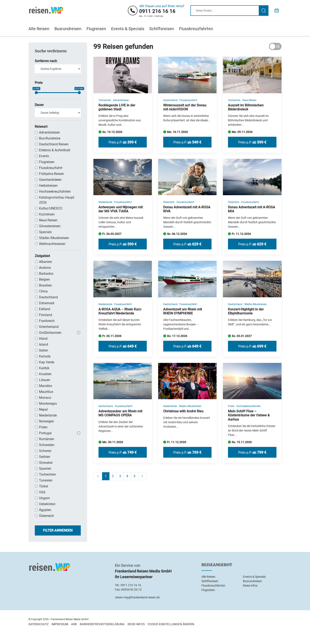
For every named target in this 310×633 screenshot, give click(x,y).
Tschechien (47, 474)
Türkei (43, 486)
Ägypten (45, 510)
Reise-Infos (250, 585)
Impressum (59, 624)
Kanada (45, 356)
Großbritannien (50, 333)
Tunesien (46, 480)
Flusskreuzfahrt (50, 168)
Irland (43, 339)
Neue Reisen (48, 220)
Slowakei (46, 463)
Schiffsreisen (161, 28)
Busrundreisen (67, 28)
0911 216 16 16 (157, 11)
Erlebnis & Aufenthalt (54, 150)
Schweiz (45, 451)
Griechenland (49, 327)
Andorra (45, 268)
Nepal (43, 409)
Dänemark (46, 303)
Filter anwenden (58, 530)
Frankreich (47, 321)
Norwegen (46, 421)
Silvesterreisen (50, 226)
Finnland (45, 315)
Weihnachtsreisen (52, 244)
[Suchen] (263, 10)
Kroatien (45, 374)
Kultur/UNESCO (50, 208)
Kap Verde (46, 362)
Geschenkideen (50, 180)
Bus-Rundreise (49, 138)
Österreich (46, 516)
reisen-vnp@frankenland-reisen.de (137, 597)
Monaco (45, 398)
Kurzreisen (47, 214)
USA (42, 492)
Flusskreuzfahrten (196, 28)
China (43, 291)
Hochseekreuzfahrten (55, 191)
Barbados (46, 274)
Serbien (44, 457)
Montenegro (48, 404)
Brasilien (45, 285)
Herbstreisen (48, 186)
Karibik (44, 368)
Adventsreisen (49, 132)
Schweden (46, 445)
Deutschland (48, 297)
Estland (44, 309)
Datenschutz (38, 624)
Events (44, 156)
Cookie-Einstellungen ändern (171, 624)
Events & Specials (127, 28)
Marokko (45, 386)
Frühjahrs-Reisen (51, 174)
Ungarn (44, 498)
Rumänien (46, 439)
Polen (43, 427)
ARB (74, 624)
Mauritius (46, 392)
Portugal (45, 433)
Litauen (44, 380)
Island (43, 344)
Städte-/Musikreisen (54, 238)
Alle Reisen (38, 28)
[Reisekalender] (277, 10)
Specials (45, 232)
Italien (43, 350)
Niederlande (48, 415)
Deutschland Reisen (54, 144)
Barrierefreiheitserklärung (102, 624)
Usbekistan (47, 504)
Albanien (45, 262)
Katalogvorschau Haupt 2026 (56, 199)
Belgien (44, 279)
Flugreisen (96, 28)
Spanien (45, 469)
